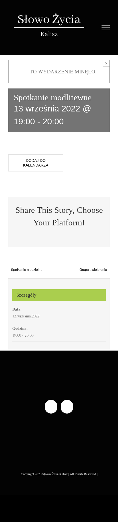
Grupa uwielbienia (93, 269)
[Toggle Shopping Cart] (93, 28)
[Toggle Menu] (106, 27)
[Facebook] (51, 407)
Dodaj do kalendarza (35, 162)
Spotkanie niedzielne (27, 269)
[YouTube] (67, 407)
